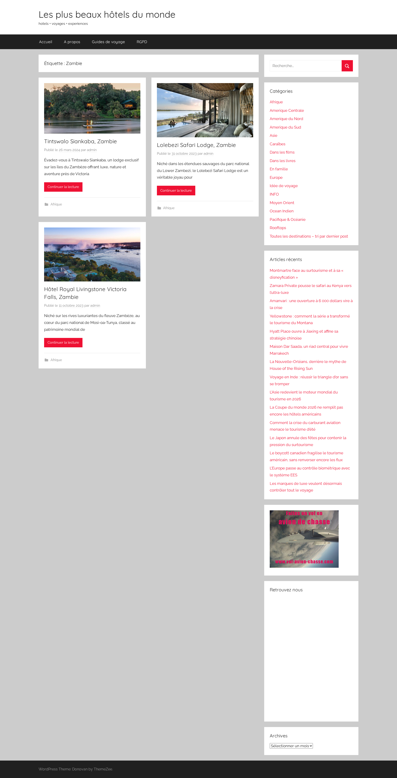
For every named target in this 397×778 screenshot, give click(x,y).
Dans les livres (282, 160)
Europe (276, 177)
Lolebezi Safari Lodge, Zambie (196, 144)
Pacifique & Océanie (288, 219)
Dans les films (282, 152)
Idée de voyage (284, 185)
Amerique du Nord (286, 118)
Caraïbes (277, 144)
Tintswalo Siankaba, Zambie (80, 141)
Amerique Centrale (287, 110)
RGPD (142, 41)
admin (92, 150)
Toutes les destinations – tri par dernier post (309, 236)
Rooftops (278, 227)
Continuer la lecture (63, 187)
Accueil (45, 41)
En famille (279, 169)
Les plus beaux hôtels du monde (107, 14)
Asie (273, 135)
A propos (72, 41)
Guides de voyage (108, 41)
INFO (274, 194)
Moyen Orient (282, 202)
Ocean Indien (282, 211)
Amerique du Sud (285, 127)
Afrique (56, 204)
